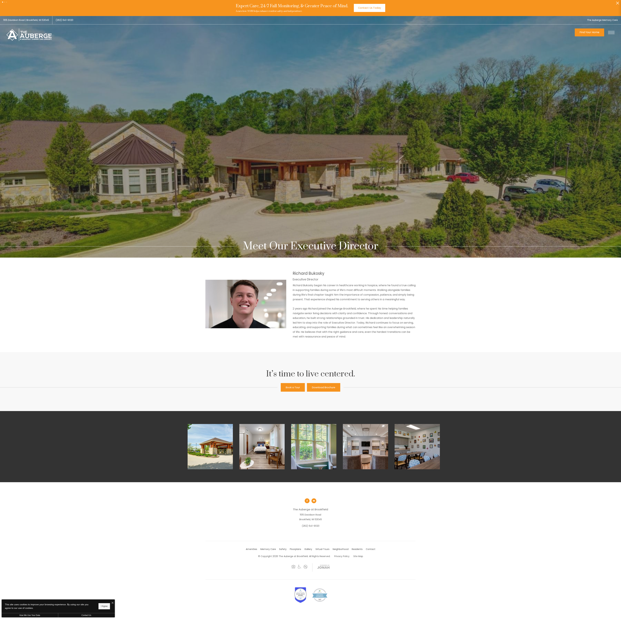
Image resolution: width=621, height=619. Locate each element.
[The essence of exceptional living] (210, 446)
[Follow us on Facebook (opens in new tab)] (307, 500)
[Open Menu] (611, 32)
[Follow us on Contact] (313, 500)
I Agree (104, 606)
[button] (2, 2)
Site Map (358, 556)
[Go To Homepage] (29, 34)
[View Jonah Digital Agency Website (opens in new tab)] (323, 567)
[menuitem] (251, 549)
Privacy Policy (341, 556)
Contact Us (86, 615)
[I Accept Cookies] (113, 603)
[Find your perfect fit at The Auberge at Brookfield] (417, 446)
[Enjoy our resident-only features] (365, 446)
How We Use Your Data (29, 615)
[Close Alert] (617, 4)
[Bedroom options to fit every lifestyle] (262, 446)
